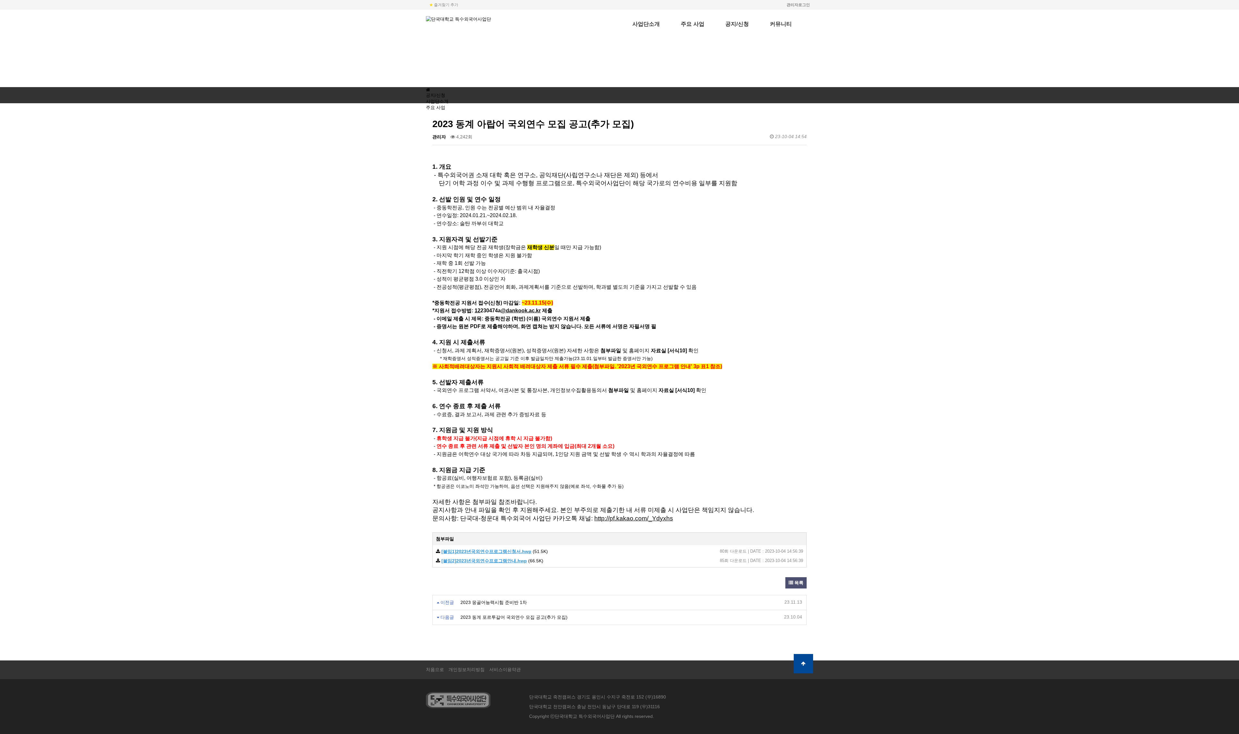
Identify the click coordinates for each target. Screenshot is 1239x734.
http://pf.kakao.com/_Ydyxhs (633, 518)
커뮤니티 (781, 24)
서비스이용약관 (505, 669)
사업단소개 (646, 24)
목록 (798, 582)
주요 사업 (692, 24)
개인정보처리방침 (466, 669)
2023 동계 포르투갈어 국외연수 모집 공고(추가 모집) (514, 617)
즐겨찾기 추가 (443, 5)
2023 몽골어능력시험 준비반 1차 (493, 602)
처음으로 (435, 669)
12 (477, 310)
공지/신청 (737, 24)
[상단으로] (803, 663)
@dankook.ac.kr (521, 310)
